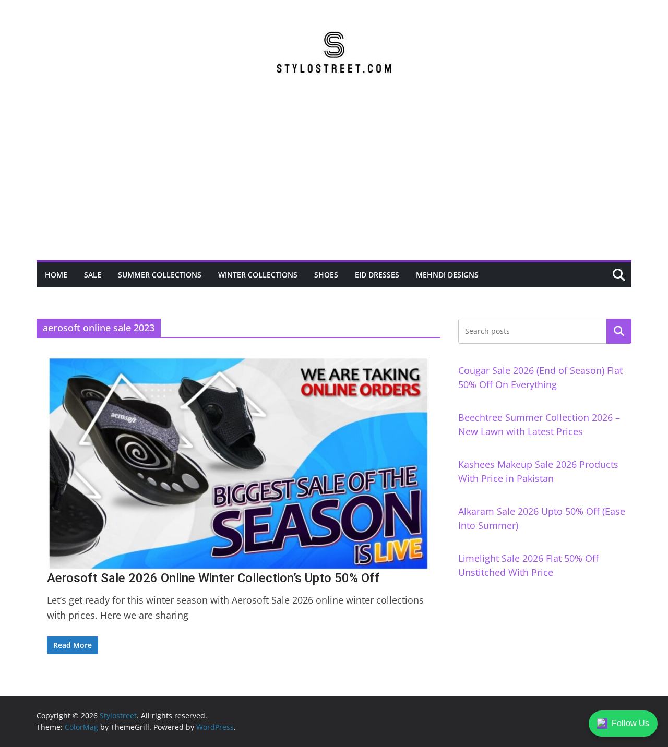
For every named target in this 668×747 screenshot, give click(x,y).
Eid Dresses (377, 275)
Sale (92, 275)
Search (618, 331)
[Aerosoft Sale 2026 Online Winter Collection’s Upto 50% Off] (238, 463)
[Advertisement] (334, 182)
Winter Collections (257, 275)
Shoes (326, 275)
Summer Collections (159, 275)
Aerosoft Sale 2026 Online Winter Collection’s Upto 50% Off (213, 578)
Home (56, 275)
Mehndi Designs (447, 275)
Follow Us (630, 723)
